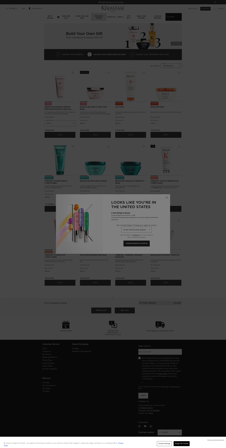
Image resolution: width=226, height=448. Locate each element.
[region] (113, 442)
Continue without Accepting (215, 440)
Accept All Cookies (181, 443)
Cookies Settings (164, 443)
